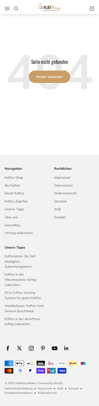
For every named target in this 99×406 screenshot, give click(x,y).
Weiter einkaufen (49, 77)
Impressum (62, 177)
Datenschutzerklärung (19, 388)
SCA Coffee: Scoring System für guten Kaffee (23, 295)
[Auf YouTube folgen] (55, 348)
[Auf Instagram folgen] (31, 348)
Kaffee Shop (14, 177)
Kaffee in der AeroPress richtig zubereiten (22, 321)
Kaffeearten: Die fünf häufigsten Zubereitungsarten (20, 261)
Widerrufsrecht (65, 193)
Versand (60, 201)
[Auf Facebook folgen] (8, 348)
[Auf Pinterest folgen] (43, 348)
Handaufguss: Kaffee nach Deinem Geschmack (24, 308)
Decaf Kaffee (14, 193)
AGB (57, 209)
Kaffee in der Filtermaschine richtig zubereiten (20, 279)
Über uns (11, 217)
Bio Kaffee (12, 185)
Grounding (12, 225)
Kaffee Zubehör (16, 201)
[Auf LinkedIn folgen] (66, 348)
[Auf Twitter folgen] (19, 348)
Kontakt (60, 217)
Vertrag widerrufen (19, 233)
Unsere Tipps (14, 209)
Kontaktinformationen (18, 392)
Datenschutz (63, 185)
